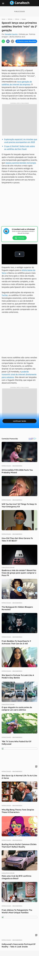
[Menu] (3, 3)
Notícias (10, 19)
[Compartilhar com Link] (12, 41)
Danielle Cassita (11, 34)
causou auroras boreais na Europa (20, 163)
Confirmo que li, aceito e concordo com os (20, 45)
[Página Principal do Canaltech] (19, 4)
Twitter (5, 295)
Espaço (24, 19)
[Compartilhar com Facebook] (8, 41)
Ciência (17, 19)
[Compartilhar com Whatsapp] (3, 41)
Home (3, 19)
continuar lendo (19, 421)
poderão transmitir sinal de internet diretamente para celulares (19, 374)
